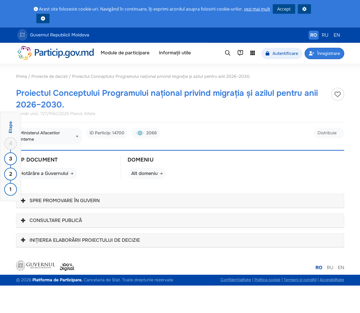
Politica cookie (267, 279)
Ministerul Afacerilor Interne (40, 136)
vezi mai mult (257, 9)
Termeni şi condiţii (300, 279)
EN (337, 35)
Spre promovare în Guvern (65, 200)
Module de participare (125, 53)
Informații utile (175, 53)
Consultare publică (56, 220)
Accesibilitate (332, 279)
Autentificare (284, 53)
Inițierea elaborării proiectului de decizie (85, 240)
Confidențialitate (236, 279)
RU (325, 35)
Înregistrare (328, 53)
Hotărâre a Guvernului (44, 173)
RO (313, 35)
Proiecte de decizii (50, 76)
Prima (22, 76)
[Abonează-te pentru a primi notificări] (337, 94)
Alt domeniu (144, 173)
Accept (284, 9)
